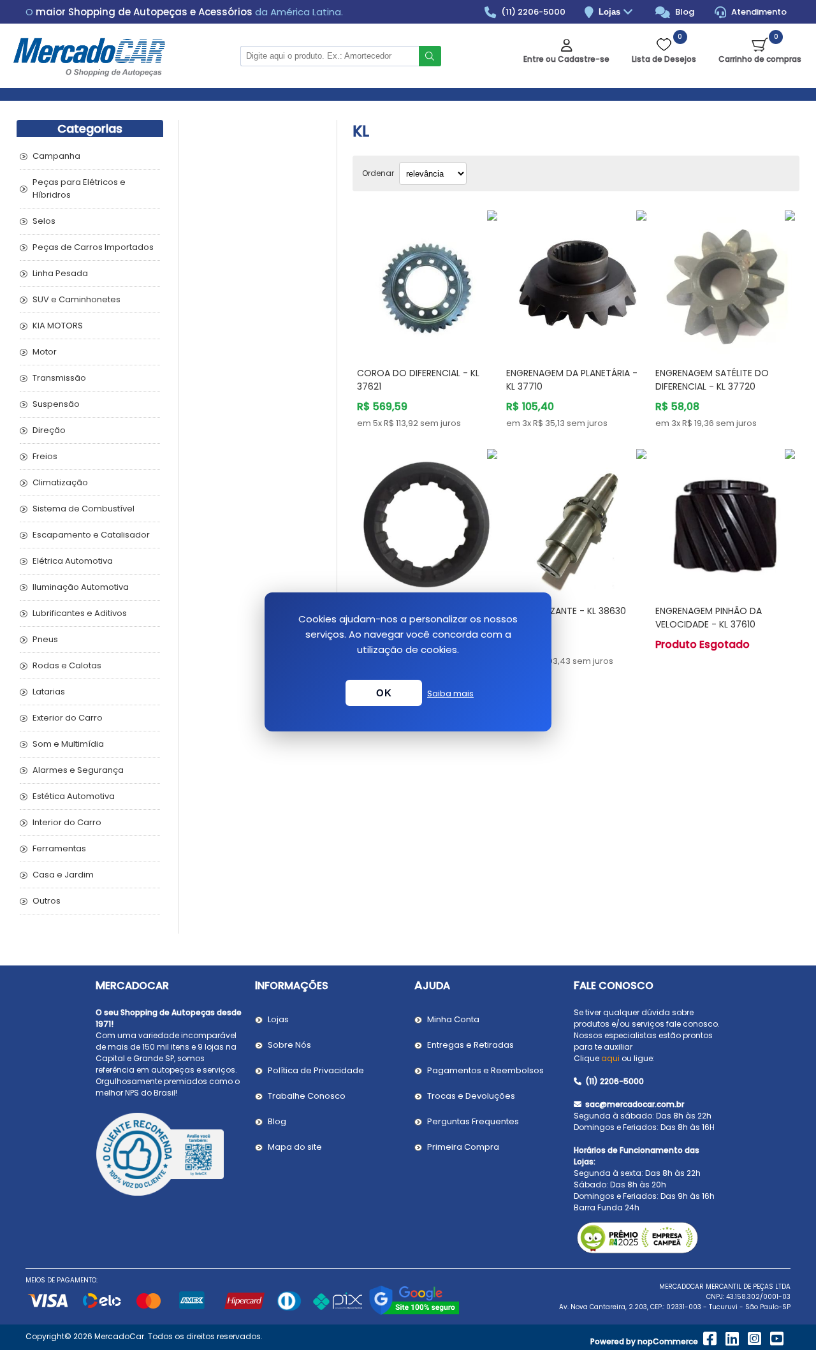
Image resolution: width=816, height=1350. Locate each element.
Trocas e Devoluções (471, 1096)
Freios (45, 456)
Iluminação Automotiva (81, 587)
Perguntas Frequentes (473, 1121)
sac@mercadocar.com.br (633, 1104)
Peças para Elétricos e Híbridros (79, 188)
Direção (49, 430)
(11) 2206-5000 (532, 12)
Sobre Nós (289, 1045)
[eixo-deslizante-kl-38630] (576, 519)
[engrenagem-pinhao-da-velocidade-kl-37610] (725, 519)
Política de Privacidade (316, 1070)
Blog (683, 12)
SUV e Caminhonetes (76, 299)
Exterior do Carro (68, 718)
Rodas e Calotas (67, 665)
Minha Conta (453, 1019)
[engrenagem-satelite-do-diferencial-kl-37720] (725, 280)
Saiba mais (450, 693)
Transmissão (59, 378)
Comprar (439, 332)
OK (383, 692)
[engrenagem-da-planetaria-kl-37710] (576, 280)
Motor (45, 352)
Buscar (430, 56)
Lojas (611, 12)
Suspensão (56, 404)
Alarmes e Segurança (78, 770)
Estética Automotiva (74, 796)
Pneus (45, 639)
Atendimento (758, 12)
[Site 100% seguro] (414, 1312)
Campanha (56, 156)
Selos (44, 221)
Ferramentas (59, 848)
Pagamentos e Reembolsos (485, 1070)
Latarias (49, 692)
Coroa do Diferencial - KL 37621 (418, 380)
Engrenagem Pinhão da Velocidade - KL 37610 (708, 618)
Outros (47, 901)
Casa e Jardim (63, 875)
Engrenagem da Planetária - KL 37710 (572, 380)
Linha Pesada (60, 273)
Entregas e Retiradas (470, 1045)
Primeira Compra (463, 1147)
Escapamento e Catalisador (91, 535)
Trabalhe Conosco (307, 1096)
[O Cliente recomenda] (169, 1156)
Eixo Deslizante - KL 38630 (566, 611)
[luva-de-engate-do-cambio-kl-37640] (427, 519)
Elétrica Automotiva (73, 561)
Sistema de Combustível (84, 509)
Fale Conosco (613, 985)
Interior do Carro (67, 822)
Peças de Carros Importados (93, 247)
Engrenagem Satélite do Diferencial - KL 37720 (712, 380)
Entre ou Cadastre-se (566, 59)
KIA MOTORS (58, 325)
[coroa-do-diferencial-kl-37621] (427, 280)
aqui (610, 1058)
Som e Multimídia (68, 744)
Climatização (60, 482)
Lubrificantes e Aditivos (80, 613)
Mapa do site (295, 1147)
